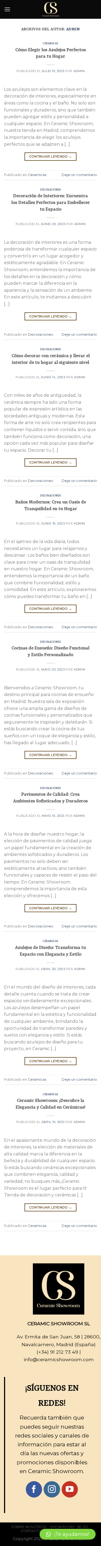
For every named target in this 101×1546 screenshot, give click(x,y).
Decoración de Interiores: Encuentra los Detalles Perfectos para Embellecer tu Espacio (50, 202)
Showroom (62, 1527)
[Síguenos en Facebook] (34, 1489)
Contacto (31, 1531)
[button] (68, 1534)
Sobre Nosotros (29, 1527)
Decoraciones (50, 189)
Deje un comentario (79, 175)
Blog (83, 1527)
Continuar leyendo (50, 156)
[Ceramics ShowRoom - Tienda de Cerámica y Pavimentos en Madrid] (51, 9)
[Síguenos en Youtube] (70, 1489)
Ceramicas (50, 43)
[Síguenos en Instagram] (52, 1489)
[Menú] (7, 9)
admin (73, 29)
